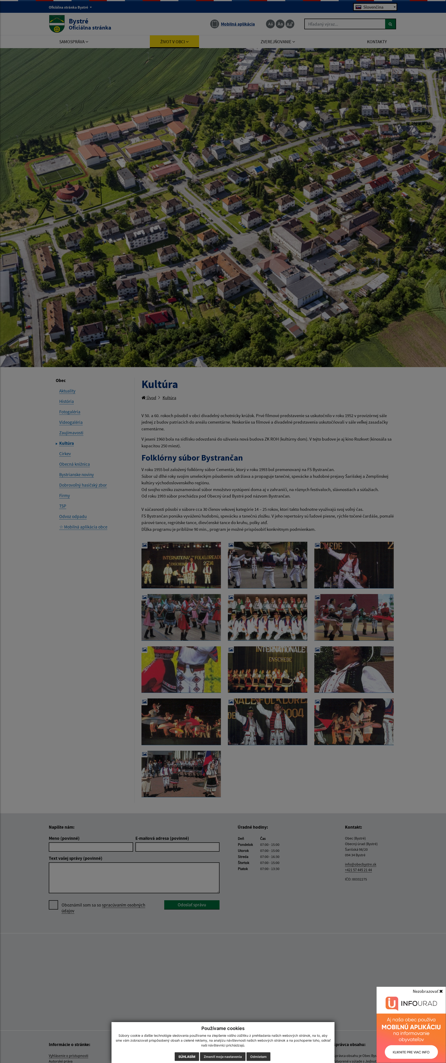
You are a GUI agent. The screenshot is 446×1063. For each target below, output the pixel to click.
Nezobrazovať (426, 991)
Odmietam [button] (258, 1057)
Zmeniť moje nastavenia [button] (223, 1057)
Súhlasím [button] (186, 1057)
